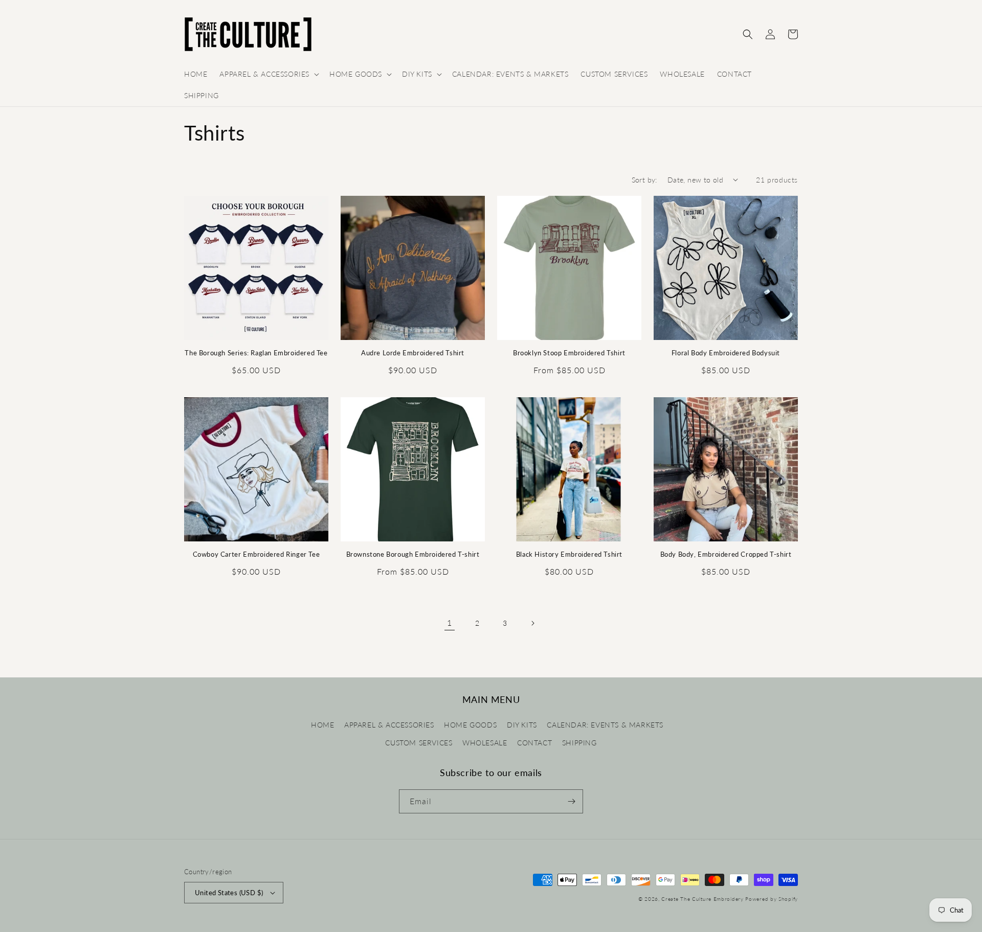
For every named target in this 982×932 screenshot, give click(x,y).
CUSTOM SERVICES (418, 742)
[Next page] (532, 623)
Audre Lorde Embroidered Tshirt (412, 353)
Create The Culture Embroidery (703, 899)
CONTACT (534, 742)
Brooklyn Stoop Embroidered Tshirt (569, 353)
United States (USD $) (229, 893)
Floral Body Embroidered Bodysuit (726, 353)
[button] (268, 74)
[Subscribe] (571, 801)
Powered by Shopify (771, 899)
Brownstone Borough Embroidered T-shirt (413, 554)
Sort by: (644, 179)
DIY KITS (522, 724)
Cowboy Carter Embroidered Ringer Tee (256, 554)
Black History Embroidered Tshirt (569, 554)
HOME (322, 724)
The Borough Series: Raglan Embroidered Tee (256, 353)
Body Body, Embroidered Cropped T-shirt (726, 554)
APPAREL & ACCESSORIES (389, 724)
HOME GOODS (470, 724)
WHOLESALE (484, 742)
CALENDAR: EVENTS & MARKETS (605, 724)
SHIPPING (579, 742)
